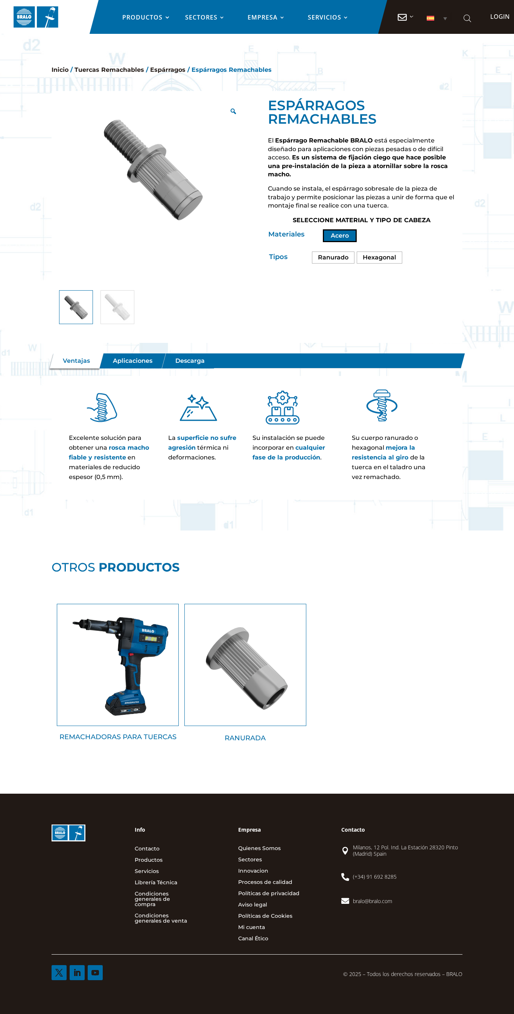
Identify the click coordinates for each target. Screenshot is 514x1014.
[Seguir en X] (59, 972)
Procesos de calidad (265, 882)
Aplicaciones (132, 360)
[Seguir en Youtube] (95, 972)
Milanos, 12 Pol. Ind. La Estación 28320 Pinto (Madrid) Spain (405, 850)
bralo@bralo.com (372, 901)
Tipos (278, 257)
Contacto (147, 849)
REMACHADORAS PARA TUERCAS (117, 737)
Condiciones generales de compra (152, 899)
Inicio (60, 69)
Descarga (190, 360)
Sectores (201, 18)
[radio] (333, 257)
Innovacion (253, 871)
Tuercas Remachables (109, 69)
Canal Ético (253, 939)
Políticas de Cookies (265, 916)
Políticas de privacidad (269, 894)
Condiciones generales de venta (161, 918)
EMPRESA (263, 18)
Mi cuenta (251, 928)
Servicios (324, 18)
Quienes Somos (259, 849)
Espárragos (168, 69)
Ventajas (76, 360)
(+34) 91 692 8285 (375, 876)
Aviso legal (252, 905)
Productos (142, 18)
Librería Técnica (156, 883)
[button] (434, 18)
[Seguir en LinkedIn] (77, 972)
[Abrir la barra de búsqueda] (467, 18)
